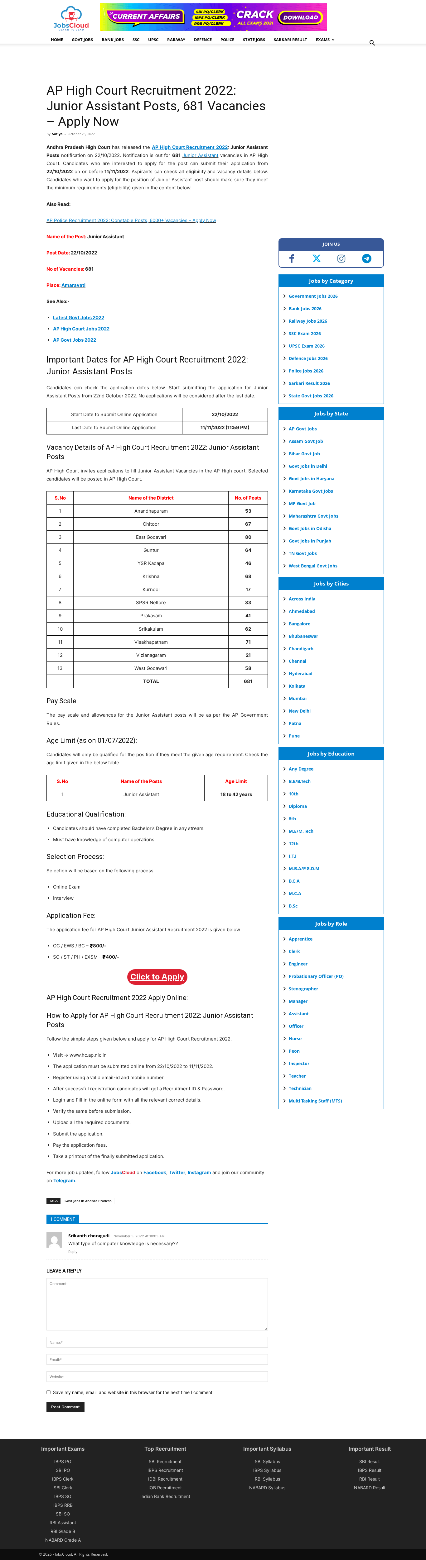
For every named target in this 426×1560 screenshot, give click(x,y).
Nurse (295, 1038)
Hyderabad (300, 673)
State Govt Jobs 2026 (311, 396)
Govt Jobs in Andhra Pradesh (88, 1200)
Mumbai (298, 698)
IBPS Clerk (63, 1479)
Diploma (298, 806)
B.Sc (293, 906)
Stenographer (303, 989)
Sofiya (57, 133)
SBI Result (369, 1461)
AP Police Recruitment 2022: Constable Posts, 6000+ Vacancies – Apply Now (131, 220)
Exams (323, 39)
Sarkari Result (290, 39)
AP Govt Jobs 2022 (74, 340)
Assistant (299, 1014)
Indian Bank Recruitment (165, 1496)
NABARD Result (369, 1487)
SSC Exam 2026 (305, 333)
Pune (294, 736)
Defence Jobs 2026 (308, 358)
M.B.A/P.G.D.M (304, 868)
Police (227, 39)
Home (57, 39)
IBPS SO (62, 1496)
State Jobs (254, 39)
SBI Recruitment (165, 1461)
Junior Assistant (200, 155)
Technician (300, 1088)
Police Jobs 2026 (306, 371)
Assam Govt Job (306, 441)
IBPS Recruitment (165, 1470)
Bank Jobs (113, 39)
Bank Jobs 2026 (305, 308)
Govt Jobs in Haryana (311, 478)
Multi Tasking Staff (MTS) (315, 1101)
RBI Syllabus (267, 1479)
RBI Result (369, 1479)
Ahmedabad (302, 611)
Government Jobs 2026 (313, 296)
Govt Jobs (82, 39)
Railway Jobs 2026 (308, 321)
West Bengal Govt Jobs (313, 566)
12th (293, 843)
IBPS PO (62, 1461)
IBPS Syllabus (267, 1470)
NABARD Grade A (63, 1540)
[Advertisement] (160, 64)
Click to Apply (157, 976)
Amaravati (73, 285)
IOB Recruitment (165, 1487)
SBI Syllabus (267, 1461)
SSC (136, 39)
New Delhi (300, 711)
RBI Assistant (63, 1522)
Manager (298, 1001)
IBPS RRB (63, 1505)
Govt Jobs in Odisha (310, 528)
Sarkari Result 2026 (309, 383)
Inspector (299, 1063)
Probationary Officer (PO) (316, 976)
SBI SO (63, 1513)
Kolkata (297, 686)
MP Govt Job (302, 503)
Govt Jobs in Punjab (310, 541)
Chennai (297, 661)
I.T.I (293, 856)
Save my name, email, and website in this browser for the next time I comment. (133, 1392)
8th (292, 819)
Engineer (298, 964)
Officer (296, 1026)
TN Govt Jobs (303, 553)
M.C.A (295, 893)
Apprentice (300, 939)
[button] (372, 44)
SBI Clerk (63, 1487)
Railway (176, 39)
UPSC (153, 39)
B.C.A (294, 881)
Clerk (294, 951)
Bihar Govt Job (304, 454)
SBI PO (63, 1470)
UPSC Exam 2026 (307, 346)
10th (293, 794)
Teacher (297, 1076)
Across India (302, 599)
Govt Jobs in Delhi (308, 466)
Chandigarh (301, 649)
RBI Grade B (63, 1531)
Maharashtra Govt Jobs (313, 516)
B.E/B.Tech (300, 781)
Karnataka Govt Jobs (311, 491)
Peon (294, 1051)
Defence (203, 39)
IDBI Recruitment (165, 1479)
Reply (72, 1251)
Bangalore (299, 624)
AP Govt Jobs (303, 429)
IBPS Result (369, 1470)
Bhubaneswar (303, 636)
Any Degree (301, 769)
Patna (295, 723)
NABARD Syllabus (267, 1487)
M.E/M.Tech (301, 831)
